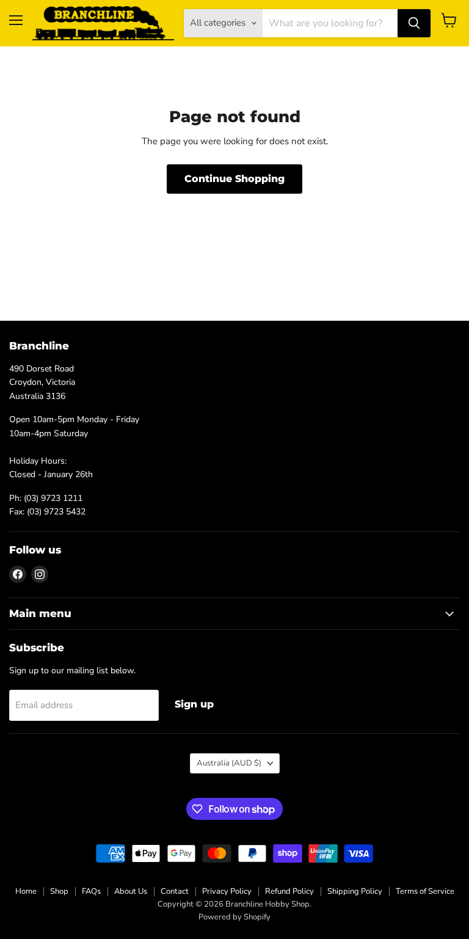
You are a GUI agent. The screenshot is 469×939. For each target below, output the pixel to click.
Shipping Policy (354, 891)
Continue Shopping (234, 179)
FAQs (91, 891)
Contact (175, 891)
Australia (229, 763)
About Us (130, 891)
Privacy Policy (227, 891)
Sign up (194, 704)
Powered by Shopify (234, 917)
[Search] (414, 23)
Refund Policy (289, 891)
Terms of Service (425, 891)
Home (26, 891)
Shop (59, 891)
